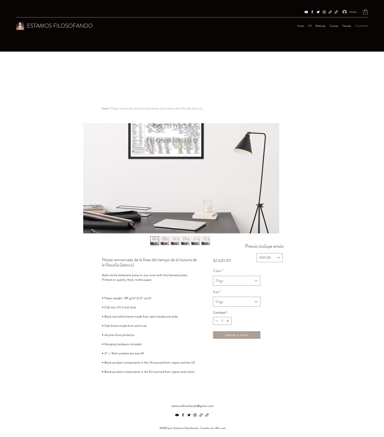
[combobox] (236, 281)
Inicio (105, 108)
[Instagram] (324, 12)
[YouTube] (306, 12)
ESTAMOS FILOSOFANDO (60, 26)
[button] (365, 12)
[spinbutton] (222, 321)
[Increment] (228, 321)
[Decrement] (216, 321)
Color (218, 270)
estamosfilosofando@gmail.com (192, 406)
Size (217, 291)
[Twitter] (318, 12)
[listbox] (270, 257)
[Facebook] (312, 12)
